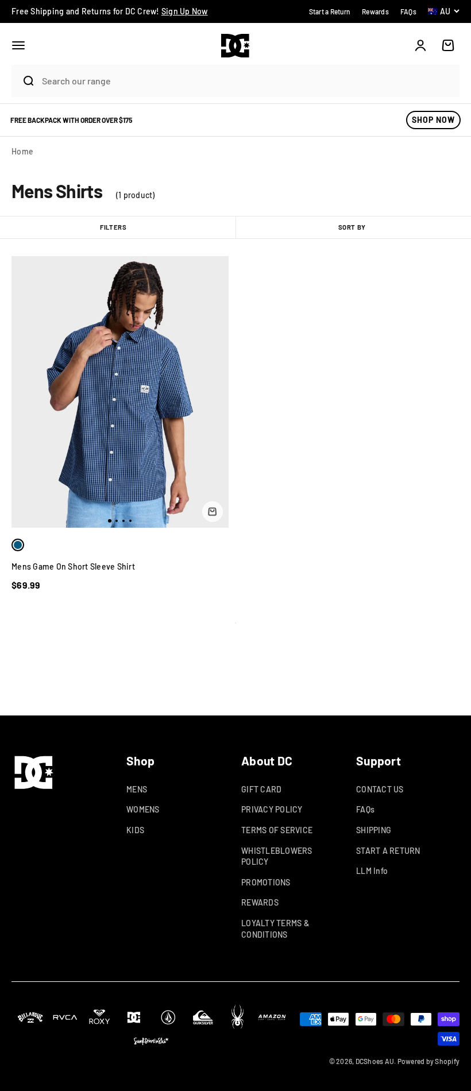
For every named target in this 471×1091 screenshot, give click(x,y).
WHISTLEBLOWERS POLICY (276, 856)
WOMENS (143, 809)
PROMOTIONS (266, 882)
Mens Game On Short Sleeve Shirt (73, 566)
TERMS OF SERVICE (276, 830)
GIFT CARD (261, 789)
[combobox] (247, 81)
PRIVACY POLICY (272, 809)
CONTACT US (380, 789)
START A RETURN (388, 851)
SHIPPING (373, 830)
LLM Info (372, 871)
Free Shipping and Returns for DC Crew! (109, 11)
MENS (136, 789)
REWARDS (260, 902)
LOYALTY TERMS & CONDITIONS (275, 928)
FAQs (365, 809)
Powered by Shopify (428, 1061)
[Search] (23, 81)
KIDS (135, 830)
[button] (18, 45)
